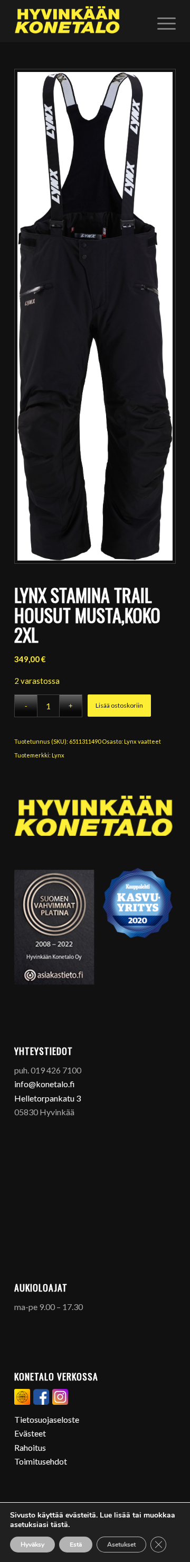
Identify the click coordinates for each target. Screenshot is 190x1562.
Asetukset (121, 1544)
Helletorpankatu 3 (47, 1098)
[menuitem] (161, 21)
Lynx (58, 755)
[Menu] (161, 21)
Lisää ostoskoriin (119, 705)
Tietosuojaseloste (46, 1419)
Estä (76, 1544)
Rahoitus (30, 1447)
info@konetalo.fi (44, 1084)
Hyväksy (32, 1544)
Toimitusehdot (40, 1461)
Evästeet (30, 1433)
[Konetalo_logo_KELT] (79, 21)
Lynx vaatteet (142, 741)
